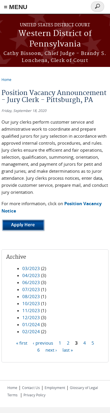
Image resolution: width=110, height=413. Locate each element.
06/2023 (31, 282)
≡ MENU (15, 7)
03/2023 (31, 268)
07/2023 (31, 289)
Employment (55, 387)
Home (6, 79)
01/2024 (31, 324)
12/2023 (31, 317)
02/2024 (31, 331)
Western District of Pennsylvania (55, 39)
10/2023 (31, 303)
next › (51, 350)
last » (67, 350)
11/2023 (31, 310)
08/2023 (31, 296)
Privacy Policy (34, 395)
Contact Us (31, 387)
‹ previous (43, 343)
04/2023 (31, 275)
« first (21, 343)
